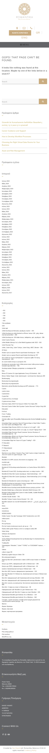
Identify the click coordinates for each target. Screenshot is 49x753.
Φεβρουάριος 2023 (7, 219)
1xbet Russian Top (7, 345)
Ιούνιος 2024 (6, 181)
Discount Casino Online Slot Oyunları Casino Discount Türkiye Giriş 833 (24, 406)
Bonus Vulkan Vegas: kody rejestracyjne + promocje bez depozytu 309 (23, 376)
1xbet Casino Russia (8, 340)
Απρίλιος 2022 (6, 244)
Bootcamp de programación (10, 383)
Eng (24, 37)
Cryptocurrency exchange (10, 399)
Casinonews (5, 393)
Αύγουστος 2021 (7, 265)
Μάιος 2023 (5, 211)
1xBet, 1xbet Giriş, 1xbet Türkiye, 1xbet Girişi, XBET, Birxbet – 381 (22, 347)
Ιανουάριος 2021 (7, 282)
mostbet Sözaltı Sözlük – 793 (11, 496)
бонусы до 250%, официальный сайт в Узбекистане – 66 (20, 566)
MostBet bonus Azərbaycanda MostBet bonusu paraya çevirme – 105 (23, 487)
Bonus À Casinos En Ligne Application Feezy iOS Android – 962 (21, 373)
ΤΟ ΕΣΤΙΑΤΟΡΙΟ (7, 713)
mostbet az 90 (6, 465)
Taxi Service (5, 536)
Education (5, 409)
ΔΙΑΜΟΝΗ (5, 708)
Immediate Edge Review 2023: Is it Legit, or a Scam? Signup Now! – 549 (24, 429)
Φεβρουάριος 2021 (7, 280)
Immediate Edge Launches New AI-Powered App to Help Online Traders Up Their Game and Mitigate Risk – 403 (23, 423)
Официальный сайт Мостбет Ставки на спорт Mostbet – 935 (21, 592)
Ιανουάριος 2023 (7, 221)
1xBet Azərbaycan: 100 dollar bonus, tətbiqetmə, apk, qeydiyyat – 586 (23, 337)
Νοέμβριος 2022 (7, 226)
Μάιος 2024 (5, 183)
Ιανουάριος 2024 (7, 191)
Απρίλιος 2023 (6, 214)
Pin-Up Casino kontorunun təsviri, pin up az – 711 (17, 526)
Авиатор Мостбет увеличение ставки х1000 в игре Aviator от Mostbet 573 (24, 560)
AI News (4, 350)
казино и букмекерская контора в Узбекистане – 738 (18, 569)
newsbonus (5, 511)
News (3, 506)
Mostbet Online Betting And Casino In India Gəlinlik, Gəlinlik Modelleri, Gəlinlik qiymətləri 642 (23, 493)
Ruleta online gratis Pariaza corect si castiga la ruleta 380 (19, 528)
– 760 (3, 315)
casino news (6, 391)
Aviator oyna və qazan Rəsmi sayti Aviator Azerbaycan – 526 (20, 352)
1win (3, 325)
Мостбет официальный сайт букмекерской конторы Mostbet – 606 (23, 578)
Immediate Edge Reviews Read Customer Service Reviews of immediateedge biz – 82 (21, 433)
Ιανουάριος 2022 (7, 252)
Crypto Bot (5, 396)
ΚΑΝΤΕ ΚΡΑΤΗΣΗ (20, 33)
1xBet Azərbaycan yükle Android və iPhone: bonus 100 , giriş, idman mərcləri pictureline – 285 (22, 334)
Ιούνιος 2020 (6, 285)
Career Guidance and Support (14, 131)
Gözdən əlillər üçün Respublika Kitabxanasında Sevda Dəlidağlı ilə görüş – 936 (24, 419)
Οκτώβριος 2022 (7, 229)
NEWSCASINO (6, 513)
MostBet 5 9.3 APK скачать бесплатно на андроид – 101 (19, 459)
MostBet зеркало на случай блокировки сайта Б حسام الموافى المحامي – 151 (24, 502)
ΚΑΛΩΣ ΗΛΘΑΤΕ (7, 705)
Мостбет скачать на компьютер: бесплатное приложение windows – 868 (23, 583)
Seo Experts (16, 748)
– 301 (3, 310)
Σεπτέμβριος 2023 (7, 201)
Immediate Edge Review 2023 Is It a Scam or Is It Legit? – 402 (21, 427)
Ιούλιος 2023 (6, 206)
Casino (4, 388)
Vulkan (4, 549)
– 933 (3, 320)
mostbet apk (5, 462)
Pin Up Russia (6, 523)
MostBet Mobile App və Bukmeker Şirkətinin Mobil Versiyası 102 (21, 490)
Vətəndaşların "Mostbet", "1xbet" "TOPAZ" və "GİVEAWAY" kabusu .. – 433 (23, 546)
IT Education (6, 443)
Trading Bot (5, 543)
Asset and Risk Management (13, 151)
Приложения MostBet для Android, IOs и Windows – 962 (19, 597)
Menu (25, 45)
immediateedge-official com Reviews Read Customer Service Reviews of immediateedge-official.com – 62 (24, 437)
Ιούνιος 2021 (6, 270)
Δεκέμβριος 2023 (7, 193)
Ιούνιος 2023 (6, 209)
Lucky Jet (5, 450)
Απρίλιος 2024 (6, 186)
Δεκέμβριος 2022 (7, 224)
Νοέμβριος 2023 (7, 196)
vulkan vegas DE (7, 552)
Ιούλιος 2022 (6, 237)
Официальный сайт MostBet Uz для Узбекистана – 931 (19, 589)
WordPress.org (6, 637)
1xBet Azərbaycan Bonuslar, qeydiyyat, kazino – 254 (18, 331)
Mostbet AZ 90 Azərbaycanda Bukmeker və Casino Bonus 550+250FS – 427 (24, 468)
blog (3, 371)
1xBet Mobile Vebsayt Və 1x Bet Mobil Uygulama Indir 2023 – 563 (21, 342)
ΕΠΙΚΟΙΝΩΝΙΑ (6, 715)
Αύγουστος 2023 (7, 204)
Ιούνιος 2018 (6, 290)
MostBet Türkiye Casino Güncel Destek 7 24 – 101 (17, 499)
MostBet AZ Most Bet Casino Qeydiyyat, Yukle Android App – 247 (21, 474)
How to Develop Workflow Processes (16, 137)
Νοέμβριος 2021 (7, 257)
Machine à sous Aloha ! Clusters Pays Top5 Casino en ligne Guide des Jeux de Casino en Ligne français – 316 (23, 453)
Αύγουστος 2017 (7, 292)
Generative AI (6, 416)
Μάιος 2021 (5, 272)
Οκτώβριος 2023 (7, 199)
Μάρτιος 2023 (6, 216)
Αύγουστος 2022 (7, 234)
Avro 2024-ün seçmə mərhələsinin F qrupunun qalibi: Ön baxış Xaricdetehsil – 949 (21, 358)
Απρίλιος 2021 (6, 275)
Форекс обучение (7, 609)
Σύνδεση (4, 629)
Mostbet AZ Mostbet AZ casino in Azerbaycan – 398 (17, 481)
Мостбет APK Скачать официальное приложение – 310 (19, 571)
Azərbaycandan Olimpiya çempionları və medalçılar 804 (19, 368)
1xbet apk (5, 328)
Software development (8, 534)
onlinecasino (5, 518)
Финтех (4, 604)
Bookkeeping (6, 378)
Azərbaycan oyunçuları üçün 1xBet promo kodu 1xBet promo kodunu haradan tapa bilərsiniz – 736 (23, 365)
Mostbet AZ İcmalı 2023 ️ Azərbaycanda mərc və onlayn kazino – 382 (23, 471)
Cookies (27, 750)
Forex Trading (6, 414)
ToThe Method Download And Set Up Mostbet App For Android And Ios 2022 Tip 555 (23, 539)
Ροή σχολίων (6, 634)
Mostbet (4, 457)
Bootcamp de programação (10, 381)
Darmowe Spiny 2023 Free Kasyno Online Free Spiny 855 (19, 404)
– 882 (3, 318)
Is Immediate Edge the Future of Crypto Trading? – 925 (18, 440)
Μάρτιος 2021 (6, 277)
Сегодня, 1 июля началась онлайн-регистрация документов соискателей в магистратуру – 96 (21, 600)
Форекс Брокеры (7, 606)
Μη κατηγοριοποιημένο (9, 557)
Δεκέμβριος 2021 (7, 254)
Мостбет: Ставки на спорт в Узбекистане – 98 (16, 587)
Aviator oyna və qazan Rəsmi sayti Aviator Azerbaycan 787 (20, 355)
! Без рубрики (6, 323)
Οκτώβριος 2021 (7, 259)
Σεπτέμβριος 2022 (7, 232)
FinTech (4, 411)
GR (38, 32)
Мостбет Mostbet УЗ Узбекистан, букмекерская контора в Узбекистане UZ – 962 (24, 574)
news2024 (5, 508)
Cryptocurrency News (8, 401)
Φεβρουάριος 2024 (7, 188)
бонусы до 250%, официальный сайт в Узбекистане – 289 (20, 563)
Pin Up (4, 521)
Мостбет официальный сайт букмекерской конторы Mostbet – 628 (23, 580)
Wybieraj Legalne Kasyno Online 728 (13, 554)
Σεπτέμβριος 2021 (7, 262)
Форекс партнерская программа (12, 611)
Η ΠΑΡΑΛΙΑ (5, 710)
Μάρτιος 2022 (6, 247)
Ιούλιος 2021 (6, 267)
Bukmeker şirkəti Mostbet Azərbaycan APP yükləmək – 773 (20, 386)
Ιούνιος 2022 (6, 239)
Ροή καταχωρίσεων (8, 631)
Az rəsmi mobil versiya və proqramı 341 (14, 361)
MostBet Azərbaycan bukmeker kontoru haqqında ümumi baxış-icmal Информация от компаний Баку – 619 (23, 484)
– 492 (3, 313)
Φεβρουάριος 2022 (7, 249)
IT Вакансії (5, 445)
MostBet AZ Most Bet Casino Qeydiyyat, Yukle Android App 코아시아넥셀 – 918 (24, 477)
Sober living (5, 531)
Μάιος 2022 (5, 242)
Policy (34, 750)
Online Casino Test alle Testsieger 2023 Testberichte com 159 (21, 516)
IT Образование (7, 448)
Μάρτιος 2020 (6, 287)
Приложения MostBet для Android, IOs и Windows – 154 (19, 594)
